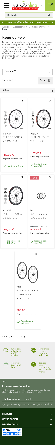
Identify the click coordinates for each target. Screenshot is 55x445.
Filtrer (43, 80)
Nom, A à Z (27, 72)
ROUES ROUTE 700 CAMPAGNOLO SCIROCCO (27, 295)
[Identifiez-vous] (41, 5)
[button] (27, 90)
